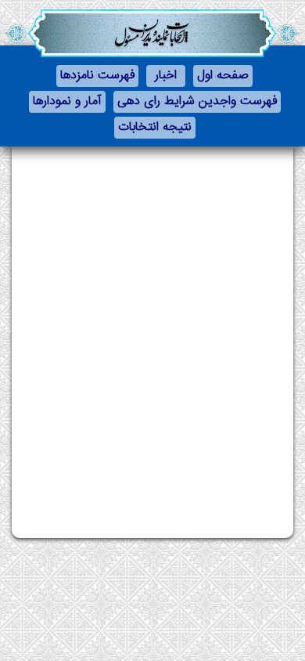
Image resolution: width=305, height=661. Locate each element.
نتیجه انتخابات (155, 127)
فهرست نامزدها (97, 75)
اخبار (166, 75)
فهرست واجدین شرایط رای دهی (197, 101)
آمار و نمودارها (67, 101)
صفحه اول (223, 75)
